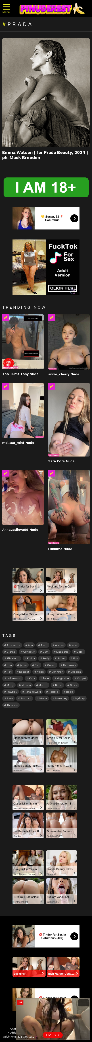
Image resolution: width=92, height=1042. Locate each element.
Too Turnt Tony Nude (20, 374)
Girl (37, 665)
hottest (24, 671)
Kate (32, 678)
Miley (10, 685)
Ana (30, 645)
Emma (61, 658)
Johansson (14, 678)
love (46, 678)
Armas (59, 645)
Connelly (29, 651)
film (9, 665)
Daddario (62, 651)
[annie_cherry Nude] (69, 342)
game (23, 665)
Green (51, 665)
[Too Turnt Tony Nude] (23, 341)
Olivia (73, 685)
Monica (26, 685)
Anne (44, 645)
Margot (81, 678)
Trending (5, 317)
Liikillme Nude (60, 549)
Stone (43, 698)
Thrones (12, 705)
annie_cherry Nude (63, 374)
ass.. (74, 645)
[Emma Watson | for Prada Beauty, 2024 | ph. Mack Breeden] (46, 92)
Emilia (31, 658)
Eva (75, 658)
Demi (79, 651)
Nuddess (14, 1032)
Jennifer (57, 671)
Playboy (12, 691)
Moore (43, 685)
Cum (45, 651)
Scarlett (26, 698)
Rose (69, 691)
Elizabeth (13, 658)
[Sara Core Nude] (69, 419)
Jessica (76, 671)
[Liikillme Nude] (69, 507)
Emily (46, 658)
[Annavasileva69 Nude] (23, 497)
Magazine (63, 678)
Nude (58, 685)
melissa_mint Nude (18, 443)
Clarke (11, 651)
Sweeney (61, 698)
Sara (10, 698)
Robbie (53, 691)
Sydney (80, 698)
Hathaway (69, 665)
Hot (9, 671)
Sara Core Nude (61, 461)
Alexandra (13, 645)
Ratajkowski (33, 691)
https (40, 671)
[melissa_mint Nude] (23, 410)
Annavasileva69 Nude (20, 530)
